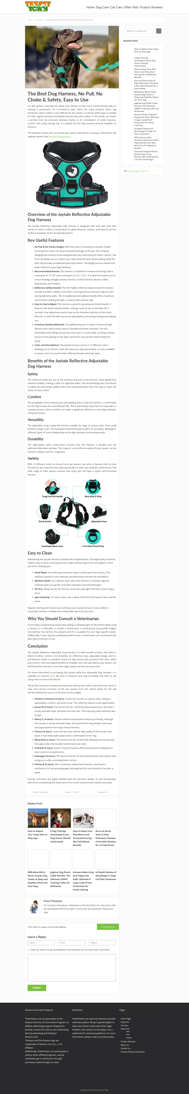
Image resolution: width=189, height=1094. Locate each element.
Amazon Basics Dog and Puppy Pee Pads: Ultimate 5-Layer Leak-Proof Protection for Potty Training (146, 119)
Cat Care (116, 7)
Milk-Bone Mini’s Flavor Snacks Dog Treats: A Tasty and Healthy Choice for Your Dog (146, 96)
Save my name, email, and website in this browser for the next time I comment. (70, 949)
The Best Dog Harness (60, 136)
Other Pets (131, 7)
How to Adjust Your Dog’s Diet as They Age (146, 50)
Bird (127, 1031)
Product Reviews (151, 7)
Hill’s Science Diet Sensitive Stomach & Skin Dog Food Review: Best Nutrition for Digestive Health (146, 142)
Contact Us (125, 1048)
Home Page (126, 1018)
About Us (125, 1045)
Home (91, 7)
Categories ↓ (103, 792)
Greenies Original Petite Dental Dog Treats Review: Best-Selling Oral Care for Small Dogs (146, 155)
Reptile (129, 1037)
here (52, 675)
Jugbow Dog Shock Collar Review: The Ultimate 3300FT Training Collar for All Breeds (146, 107)
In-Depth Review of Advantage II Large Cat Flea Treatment (145, 131)
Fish (127, 1034)
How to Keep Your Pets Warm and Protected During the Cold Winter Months (145, 73)
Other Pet (125, 1028)
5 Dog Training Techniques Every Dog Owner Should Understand (144, 62)
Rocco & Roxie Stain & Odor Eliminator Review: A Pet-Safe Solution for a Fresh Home (146, 84)
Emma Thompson (40, 792)
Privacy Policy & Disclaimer (133, 1051)
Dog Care (102, 7)
